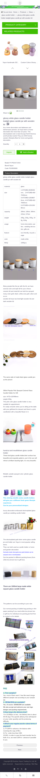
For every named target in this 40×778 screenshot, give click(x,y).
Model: (7, 163)
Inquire (9, 152)
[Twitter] (22, 769)
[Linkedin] (14, 769)
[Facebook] (25, 769)
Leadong (27, 764)
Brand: (7, 165)
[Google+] (18, 769)
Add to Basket (28, 152)
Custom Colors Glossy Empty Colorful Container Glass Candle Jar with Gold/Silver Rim (29, 62)
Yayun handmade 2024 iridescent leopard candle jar (11, 62)
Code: (7, 168)
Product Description (11, 173)
